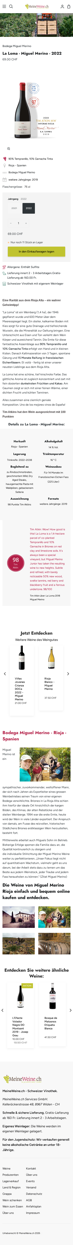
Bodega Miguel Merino (16, 46)
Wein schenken (12, 1200)
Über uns (8, 1213)
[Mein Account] (61, 6)
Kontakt (31, 1168)
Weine (6, 1168)
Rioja (11, 165)
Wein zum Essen (12, 1206)
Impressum (33, 1213)
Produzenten (10, 1174)
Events (30, 1181)
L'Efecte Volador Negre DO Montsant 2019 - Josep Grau (20, 1026)
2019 (35, 179)
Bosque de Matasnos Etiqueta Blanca (50, 1023)
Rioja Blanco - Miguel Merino (49, 684)
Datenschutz (34, 1193)
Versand (31, 1187)
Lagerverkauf (10, 1181)
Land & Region (11, 1187)
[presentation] (4, 674)
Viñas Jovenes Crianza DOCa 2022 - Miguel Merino (20, 689)
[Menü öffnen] (3, 6)
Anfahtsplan (33, 1206)
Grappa (7, 1193)
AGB (29, 1200)
